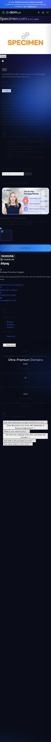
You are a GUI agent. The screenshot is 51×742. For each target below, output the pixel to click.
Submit (28, 174)
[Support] (43, 12)
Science (10, 327)
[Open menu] (3, 12)
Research (10, 324)
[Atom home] (13, 12)
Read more (32, 6)
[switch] (4, 69)
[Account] (38, 12)
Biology (10, 322)
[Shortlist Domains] (47, 12)
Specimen (11, 336)
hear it (7, 91)
